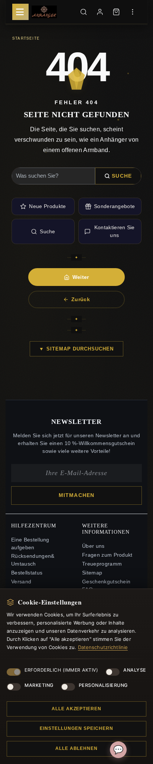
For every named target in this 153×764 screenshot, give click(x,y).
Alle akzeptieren (76, 708)
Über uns (93, 546)
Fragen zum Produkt (107, 555)
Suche (122, 176)
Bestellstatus (26, 573)
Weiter (80, 277)
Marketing (39, 685)
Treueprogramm (102, 564)
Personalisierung (103, 685)
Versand (21, 581)
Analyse (134, 670)
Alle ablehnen (76, 748)
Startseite (26, 38)
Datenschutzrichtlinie (103, 647)
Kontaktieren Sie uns (114, 231)
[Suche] (83, 12)
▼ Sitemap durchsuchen (76, 349)
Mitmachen (76, 495)
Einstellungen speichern (76, 728)
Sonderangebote (114, 206)
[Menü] (20, 12)
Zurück (80, 299)
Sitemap (92, 573)
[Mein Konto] (100, 12)
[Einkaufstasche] (116, 12)
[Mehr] (132, 12)
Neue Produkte (47, 206)
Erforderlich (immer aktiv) (61, 670)
